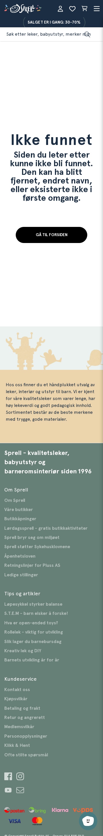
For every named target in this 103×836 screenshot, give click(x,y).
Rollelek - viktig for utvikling (33, 632)
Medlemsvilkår (19, 726)
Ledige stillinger (21, 575)
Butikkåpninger (20, 518)
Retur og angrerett (24, 717)
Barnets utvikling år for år (31, 660)
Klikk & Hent (17, 745)
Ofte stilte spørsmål (26, 755)
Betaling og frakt (22, 708)
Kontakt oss (17, 689)
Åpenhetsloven (19, 556)
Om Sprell (14, 500)
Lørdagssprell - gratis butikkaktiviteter (46, 528)
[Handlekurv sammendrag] (84, 8)
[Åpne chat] (88, 821)
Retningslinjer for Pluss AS (32, 565)
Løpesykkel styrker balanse (33, 604)
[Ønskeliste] (72, 8)
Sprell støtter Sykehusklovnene (37, 546)
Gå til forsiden (52, 235)
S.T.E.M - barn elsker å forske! (36, 613)
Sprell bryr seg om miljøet (32, 537)
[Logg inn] (60, 8)
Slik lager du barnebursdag (33, 641)
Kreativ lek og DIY (22, 650)
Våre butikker (18, 509)
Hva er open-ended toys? (31, 623)
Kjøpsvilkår (15, 699)
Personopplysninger (25, 736)
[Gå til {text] (8, 777)
